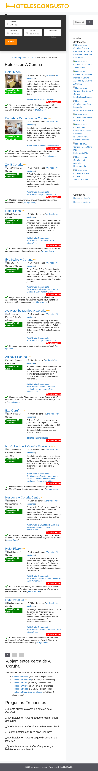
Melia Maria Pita (80, 153)
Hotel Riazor (13, 548)
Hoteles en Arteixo (20, 677)
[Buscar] (89, 22)
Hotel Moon (13, 72)
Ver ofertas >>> (53, 102)
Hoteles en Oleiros (20, 686)
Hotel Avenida (14, 599)
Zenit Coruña (14, 164)
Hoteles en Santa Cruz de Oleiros (27, 692)
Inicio (13, 57)
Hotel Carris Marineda (83, 110)
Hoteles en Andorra (81, 202)
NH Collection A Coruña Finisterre (27, 446)
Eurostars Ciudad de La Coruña (26, 118)
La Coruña (31, 57)
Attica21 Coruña (16, 357)
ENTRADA (14, 30)
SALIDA (32, 30)
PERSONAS (53, 30)
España (21, 57)
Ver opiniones (40, 110)
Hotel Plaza (13, 210)
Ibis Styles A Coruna (19, 259)
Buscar (11, 42)
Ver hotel (50, 75)
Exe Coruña (13, 410)
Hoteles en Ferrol (19, 683)
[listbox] (54, 36)
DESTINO (13, 21)
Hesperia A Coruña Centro (22, 497)
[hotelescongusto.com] (37, 8)
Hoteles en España (81, 198)
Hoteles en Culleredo (21, 680)
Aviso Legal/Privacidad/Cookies (61, 767)
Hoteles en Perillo (20, 689)
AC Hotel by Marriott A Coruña (25, 310)
